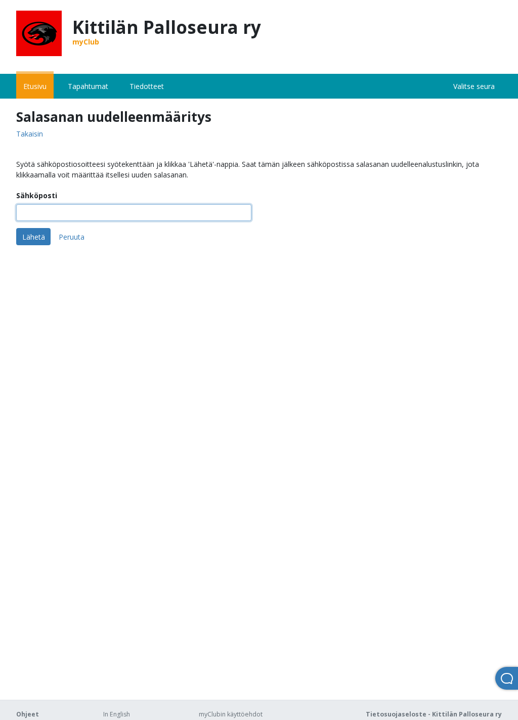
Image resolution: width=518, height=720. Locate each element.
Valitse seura (474, 86)
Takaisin (29, 134)
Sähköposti (36, 195)
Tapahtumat (88, 86)
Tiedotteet (147, 86)
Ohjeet (27, 714)
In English (116, 714)
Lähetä (33, 237)
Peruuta (71, 237)
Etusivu (35, 86)
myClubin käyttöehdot (231, 714)
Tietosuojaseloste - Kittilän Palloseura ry (434, 714)
